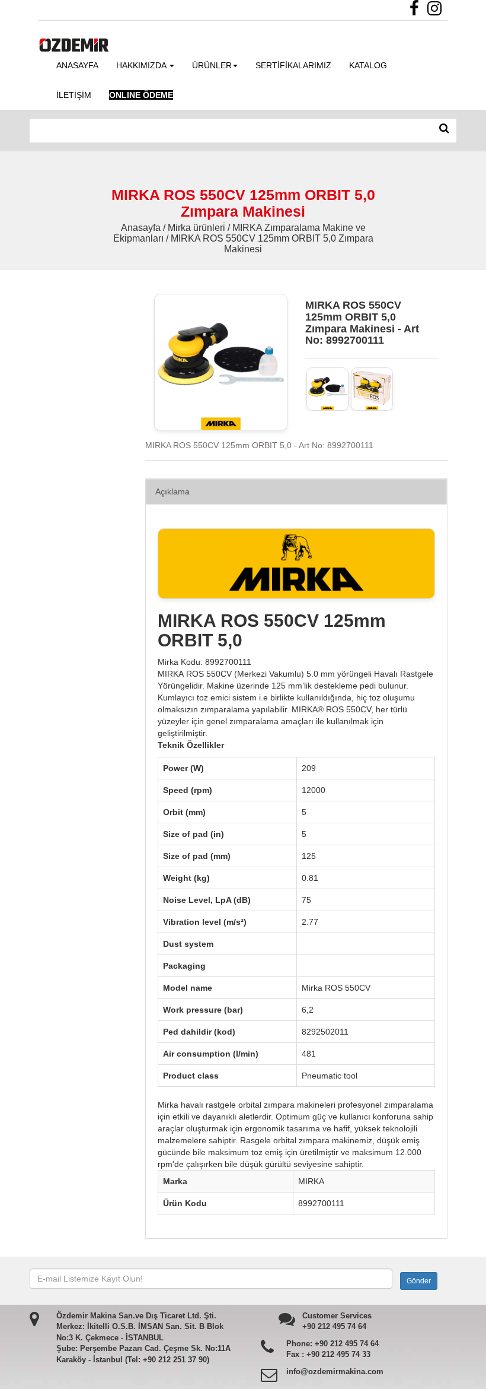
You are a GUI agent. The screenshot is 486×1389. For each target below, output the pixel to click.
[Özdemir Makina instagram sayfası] (437, 11)
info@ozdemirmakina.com (334, 1371)
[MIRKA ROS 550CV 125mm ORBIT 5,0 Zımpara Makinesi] (327, 389)
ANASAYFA (77, 65)
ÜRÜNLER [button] (212, 65)
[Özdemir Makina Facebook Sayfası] (417, 11)
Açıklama (172, 491)
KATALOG (368, 65)
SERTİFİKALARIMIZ (293, 65)
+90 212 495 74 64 (334, 1326)
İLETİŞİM (73, 95)
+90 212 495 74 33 (338, 1354)
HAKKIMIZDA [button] (142, 65)
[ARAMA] (444, 129)
